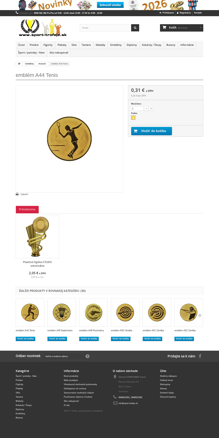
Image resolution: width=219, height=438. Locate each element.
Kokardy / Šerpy (151, 45)
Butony (170, 45)
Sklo (74, 45)
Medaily (100, 45)
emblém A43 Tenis (25, 330)
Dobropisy (165, 384)
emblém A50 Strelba (121, 330)
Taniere (86, 45)
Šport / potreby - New (31, 52)
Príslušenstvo (27, 209)
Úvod (21, 45)
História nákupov (168, 376)
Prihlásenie (167, 13)
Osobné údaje (167, 393)
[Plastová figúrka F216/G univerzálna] (37, 237)
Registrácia (184, 13)
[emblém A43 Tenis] (30, 312)
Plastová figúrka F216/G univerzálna (37, 264)
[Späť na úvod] (19, 64)
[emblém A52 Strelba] (188, 312)
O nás (67, 405)
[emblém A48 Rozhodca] (93, 312)
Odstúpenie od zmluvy (75, 388)
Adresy (163, 388)
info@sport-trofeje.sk (128, 403)
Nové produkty (71, 376)
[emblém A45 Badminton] (61, 312)
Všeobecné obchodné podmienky (80, 384)
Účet (163, 371)
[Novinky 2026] (109, 5)
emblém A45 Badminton (59, 330)
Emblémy (116, 45)
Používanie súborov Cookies (78, 397)
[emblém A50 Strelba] (125, 312)
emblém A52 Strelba (185, 330)
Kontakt (198, 13)
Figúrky (48, 45)
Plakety (62, 45)
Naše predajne (71, 380)
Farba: (134, 113)
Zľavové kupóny (168, 397)
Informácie (187, 45)
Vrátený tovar (166, 380)
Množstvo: (136, 104)
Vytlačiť (24, 194)
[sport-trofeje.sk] (45, 28)
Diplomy (132, 45)
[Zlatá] (133, 117)
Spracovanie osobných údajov (79, 393)
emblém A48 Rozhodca (91, 330)
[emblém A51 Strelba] (157, 312)
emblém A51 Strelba (153, 330)
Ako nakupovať (59, 52)
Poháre (34, 45)
